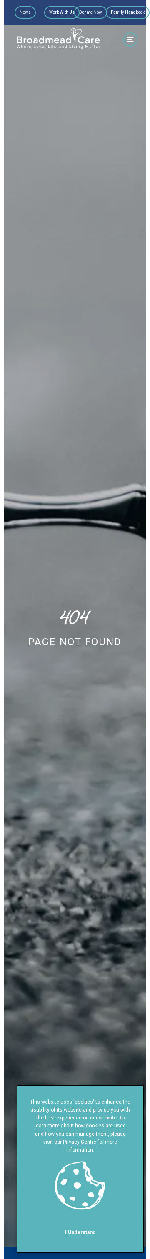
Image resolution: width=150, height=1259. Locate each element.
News (25, 12)
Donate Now (90, 12)
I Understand (80, 1232)
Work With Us (62, 12)
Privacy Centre (79, 1142)
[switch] (130, 39)
